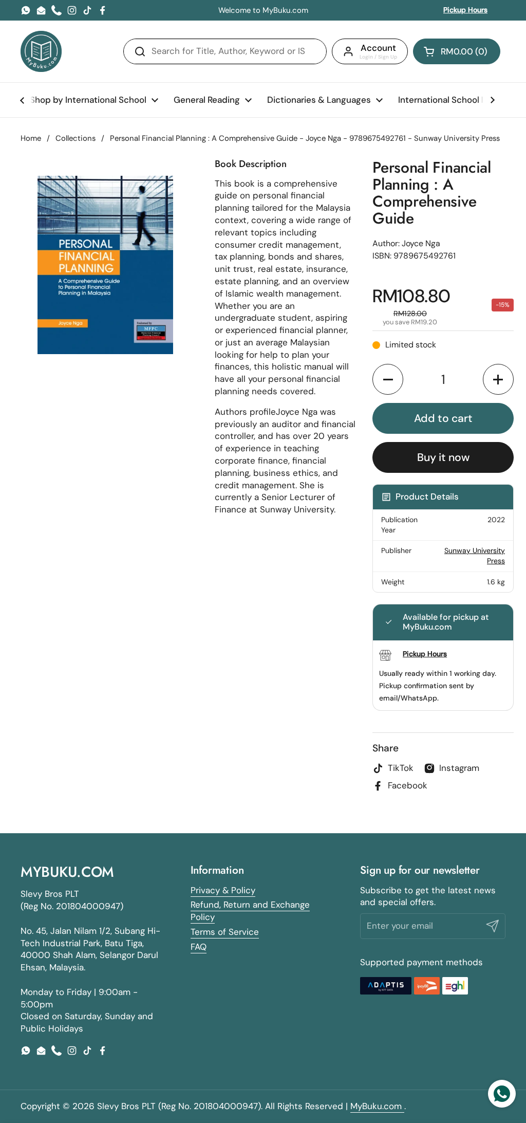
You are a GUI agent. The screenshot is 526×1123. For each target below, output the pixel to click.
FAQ (198, 946)
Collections (75, 138)
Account (378, 47)
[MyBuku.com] (41, 51)
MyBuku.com (377, 1106)
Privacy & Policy (223, 890)
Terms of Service (225, 931)
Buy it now (443, 457)
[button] (456, 51)
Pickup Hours (465, 9)
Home (31, 138)
